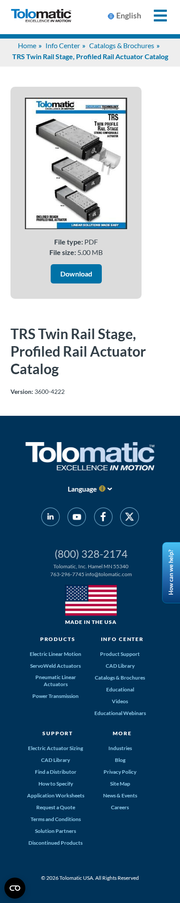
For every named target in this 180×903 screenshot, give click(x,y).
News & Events (120, 795)
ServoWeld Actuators (55, 665)
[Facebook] (103, 518)
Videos (120, 701)
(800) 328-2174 (91, 553)
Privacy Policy (120, 771)
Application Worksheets (55, 795)
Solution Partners (55, 831)
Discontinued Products (55, 842)
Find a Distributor (55, 771)
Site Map (120, 783)
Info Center (62, 45)
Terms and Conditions (56, 819)
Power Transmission (55, 696)
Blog (120, 760)
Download (76, 273)
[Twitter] (129, 518)
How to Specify (55, 783)
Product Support (120, 654)
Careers (120, 807)
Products (58, 639)
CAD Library (120, 665)
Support (57, 733)
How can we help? (170, 572)
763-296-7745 (67, 574)
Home (27, 45)
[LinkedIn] (50, 518)
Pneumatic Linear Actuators (55, 680)
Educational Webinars (120, 713)
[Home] (41, 17)
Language (82, 489)
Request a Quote (55, 807)
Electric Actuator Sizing (55, 748)
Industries (120, 748)
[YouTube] (76, 518)
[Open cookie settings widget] (14, 888)
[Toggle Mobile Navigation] (155, 15)
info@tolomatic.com (108, 574)
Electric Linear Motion (55, 654)
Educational (120, 689)
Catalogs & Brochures (121, 45)
